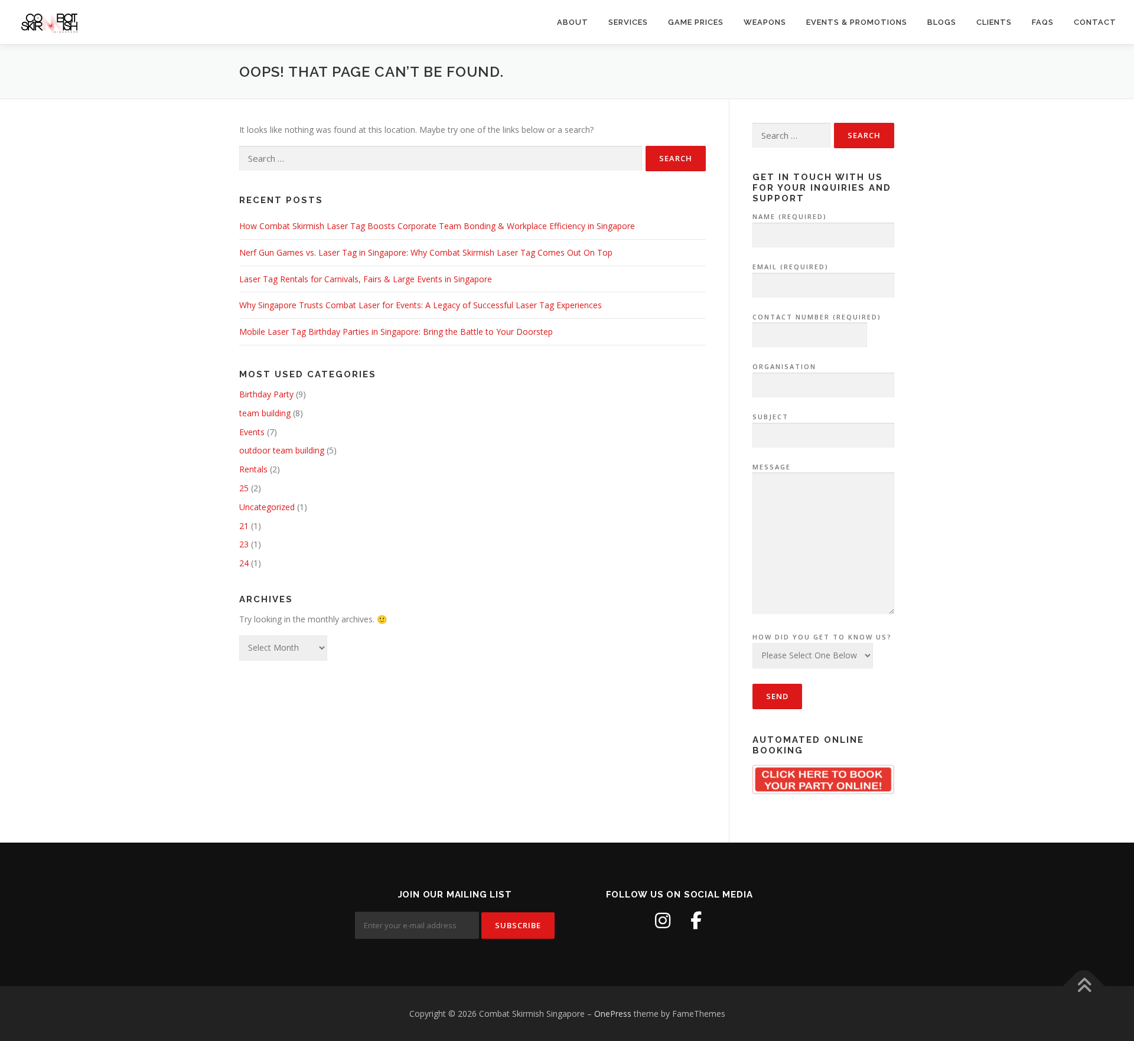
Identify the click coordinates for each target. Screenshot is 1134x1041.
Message (771, 466)
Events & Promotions (856, 22)
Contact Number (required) (816, 316)
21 (244, 525)
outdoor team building (281, 450)
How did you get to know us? (822, 636)
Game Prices (696, 22)
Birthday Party (266, 394)
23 (244, 544)
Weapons (765, 22)
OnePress (612, 1013)
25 (244, 488)
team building (265, 413)
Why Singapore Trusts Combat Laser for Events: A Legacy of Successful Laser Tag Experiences (420, 305)
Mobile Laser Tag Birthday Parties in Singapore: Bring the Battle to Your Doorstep (396, 331)
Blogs (941, 22)
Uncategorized (267, 507)
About (572, 22)
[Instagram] (663, 920)
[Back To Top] (1084, 986)
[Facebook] (696, 920)
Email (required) (790, 266)
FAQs (1043, 22)
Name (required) (789, 216)
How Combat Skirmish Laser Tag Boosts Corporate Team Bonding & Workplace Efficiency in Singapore (437, 225)
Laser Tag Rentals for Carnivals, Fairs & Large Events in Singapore (365, 279)
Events (252, 432)
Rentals (253, 469)
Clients (994, 22)
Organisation (784, 366)
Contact (1095, 22)
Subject (770, 416)
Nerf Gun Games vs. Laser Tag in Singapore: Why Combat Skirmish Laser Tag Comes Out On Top (425, 252)
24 (244, 563)
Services (628, 22)
